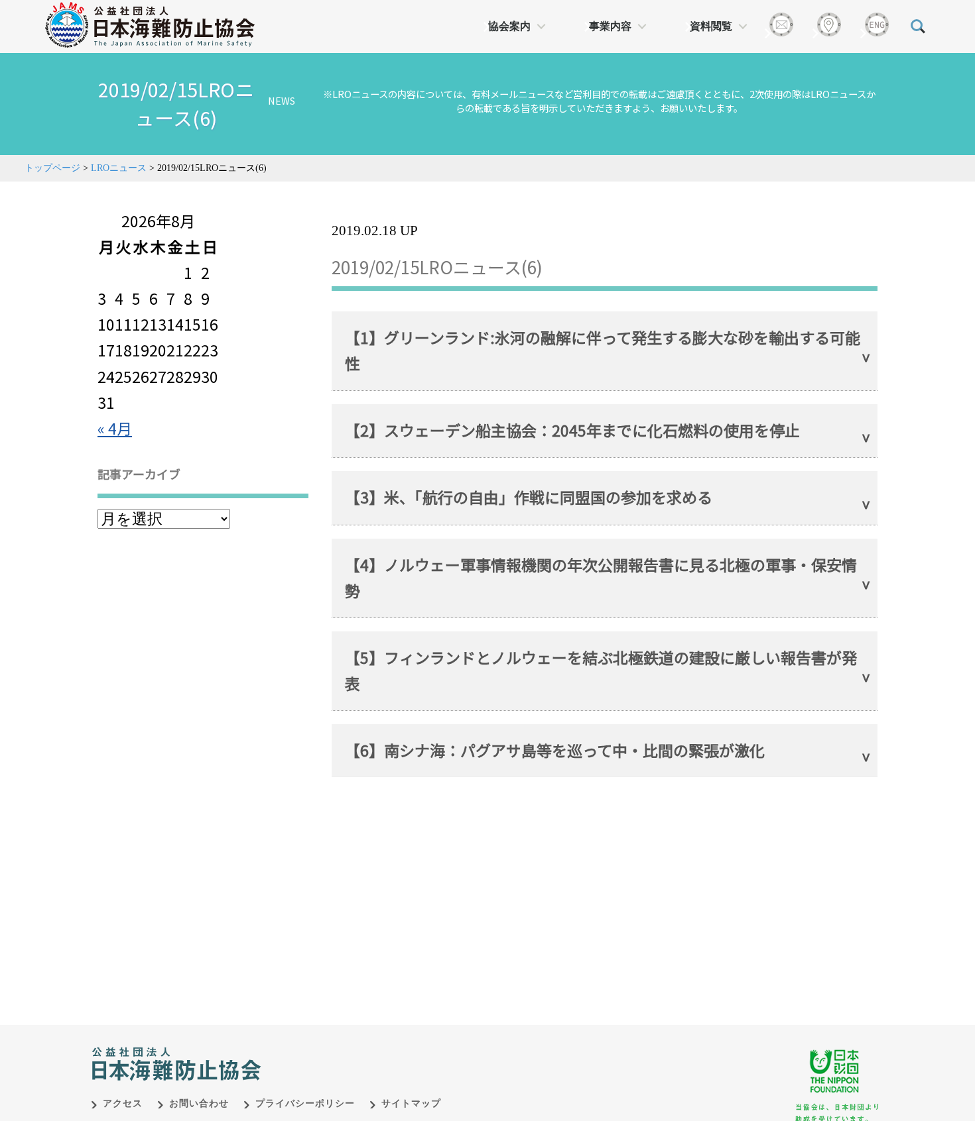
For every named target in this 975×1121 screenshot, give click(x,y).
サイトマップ (411, 1103)
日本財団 (368, 1050)
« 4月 (115, 428)
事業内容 (610, 26)
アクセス (123, 1103)
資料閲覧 (711, 26)
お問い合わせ (199, 1103)
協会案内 (509, 26)
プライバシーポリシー (305, 1103)
